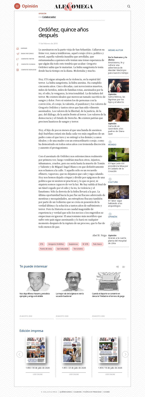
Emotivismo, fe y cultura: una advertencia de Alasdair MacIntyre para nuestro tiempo (118, 67)
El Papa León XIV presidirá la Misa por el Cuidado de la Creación (118, 167)
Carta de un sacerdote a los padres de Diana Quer (116, 130)
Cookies (106, 392)
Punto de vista (46, 249)
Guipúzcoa (73, 244)
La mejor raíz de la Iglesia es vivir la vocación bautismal (70, 294)
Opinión (30, 6)
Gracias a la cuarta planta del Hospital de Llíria (117, 240)
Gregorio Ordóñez (56, 244)
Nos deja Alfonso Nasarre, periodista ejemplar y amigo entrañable (35, 294)
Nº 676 (85, 244)
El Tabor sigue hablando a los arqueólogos (115, 203)
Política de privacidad (92, 392)
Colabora (77, 392)
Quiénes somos (66, 392)
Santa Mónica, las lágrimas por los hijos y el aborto (116, 99)
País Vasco (97, 244)
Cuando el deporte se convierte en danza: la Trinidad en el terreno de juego (108, 294)
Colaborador (49, 16)
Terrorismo (78, 249)
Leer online (37, 374)
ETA (41, 244)
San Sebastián (62, 249)
